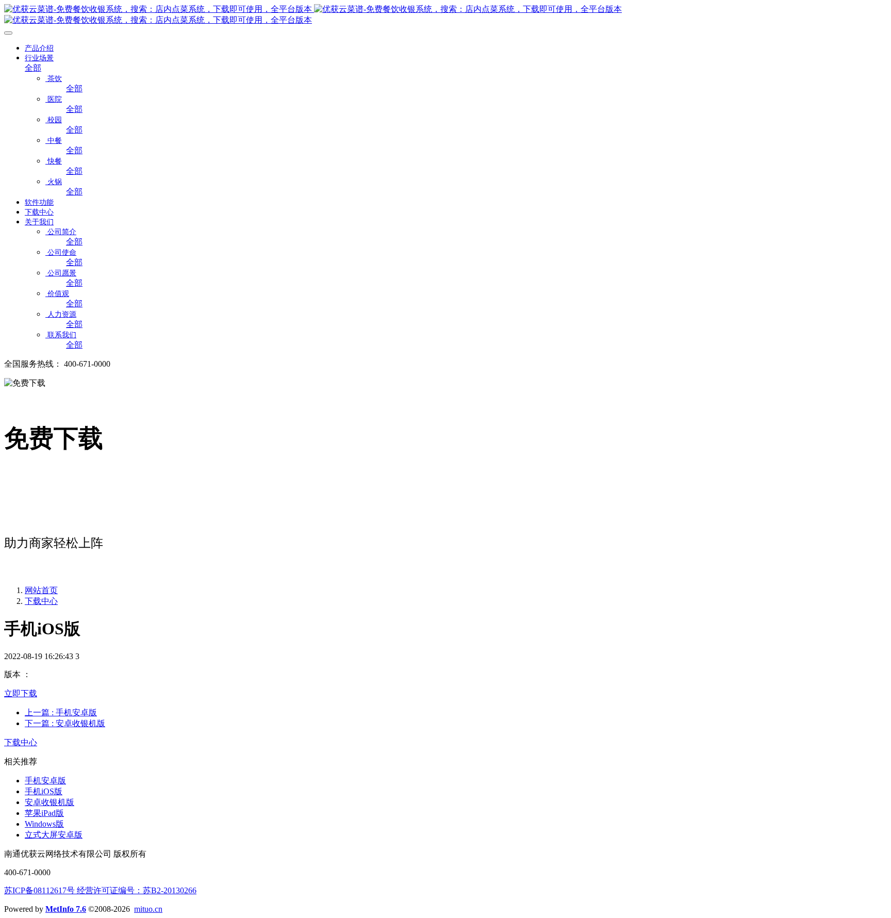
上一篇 (61, 712)
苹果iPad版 (44, 813)
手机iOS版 (43, 791)
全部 (33, 67)
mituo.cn (148, 909)
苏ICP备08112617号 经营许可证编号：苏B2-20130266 (100, 890)
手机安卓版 (45, 780)
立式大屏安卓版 (53, 834)
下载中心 (41, 601)
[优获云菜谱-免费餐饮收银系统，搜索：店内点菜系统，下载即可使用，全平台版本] (445, 15)
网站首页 (41, 590)
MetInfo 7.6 (65, 909)
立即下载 (20, 693)
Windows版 (44, 823)
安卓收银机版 (49, 802)
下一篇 (65, 723)
